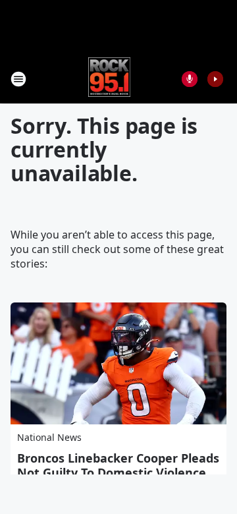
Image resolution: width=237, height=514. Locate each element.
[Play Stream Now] (215, 79)
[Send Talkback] (190, 79)
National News (49, 437)
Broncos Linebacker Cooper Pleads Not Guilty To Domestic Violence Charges (118, 472)
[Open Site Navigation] (18, 79)
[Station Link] (109, 78)
